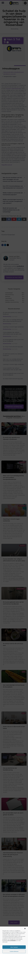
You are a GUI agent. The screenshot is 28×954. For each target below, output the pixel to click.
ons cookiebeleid (12, 940)
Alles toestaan (14, 947)
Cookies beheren (14, 951)
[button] (25, 928)
